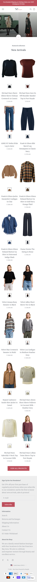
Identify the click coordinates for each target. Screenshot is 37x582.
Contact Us (6, 530)
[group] (18, 24)
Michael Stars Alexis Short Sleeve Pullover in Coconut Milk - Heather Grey (27, 404)
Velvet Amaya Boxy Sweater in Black (9, 303)
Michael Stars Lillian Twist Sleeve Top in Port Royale (28, 455)
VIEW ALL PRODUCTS (18, 468)
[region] (18, 24)
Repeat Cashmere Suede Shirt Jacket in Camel (9, 402)
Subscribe (8, 504)
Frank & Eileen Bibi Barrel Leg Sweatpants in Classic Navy (27, 147)
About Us (5, 526)
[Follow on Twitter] (8, 560)
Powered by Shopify (24, 569)
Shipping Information (10, 523)
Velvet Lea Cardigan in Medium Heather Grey (27, 352)
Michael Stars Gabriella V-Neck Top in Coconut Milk (9, 455)
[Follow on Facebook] (3, 560)
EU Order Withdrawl (10, 534)
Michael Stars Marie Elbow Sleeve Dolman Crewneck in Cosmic (9, 95)
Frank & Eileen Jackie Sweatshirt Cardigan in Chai (9, 199)
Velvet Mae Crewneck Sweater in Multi (9, 351)
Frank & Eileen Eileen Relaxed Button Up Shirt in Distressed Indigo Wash (9, 253)
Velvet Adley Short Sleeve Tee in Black (27, 303)
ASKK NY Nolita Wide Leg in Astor (9, 144)
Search (4, 515)
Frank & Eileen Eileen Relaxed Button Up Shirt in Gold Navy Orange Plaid (27, 200)
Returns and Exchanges (11, 519)
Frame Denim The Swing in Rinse (27, 250)
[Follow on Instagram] (13, 560)
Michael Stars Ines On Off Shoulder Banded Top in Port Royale (27, 95)
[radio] (9, 86)
